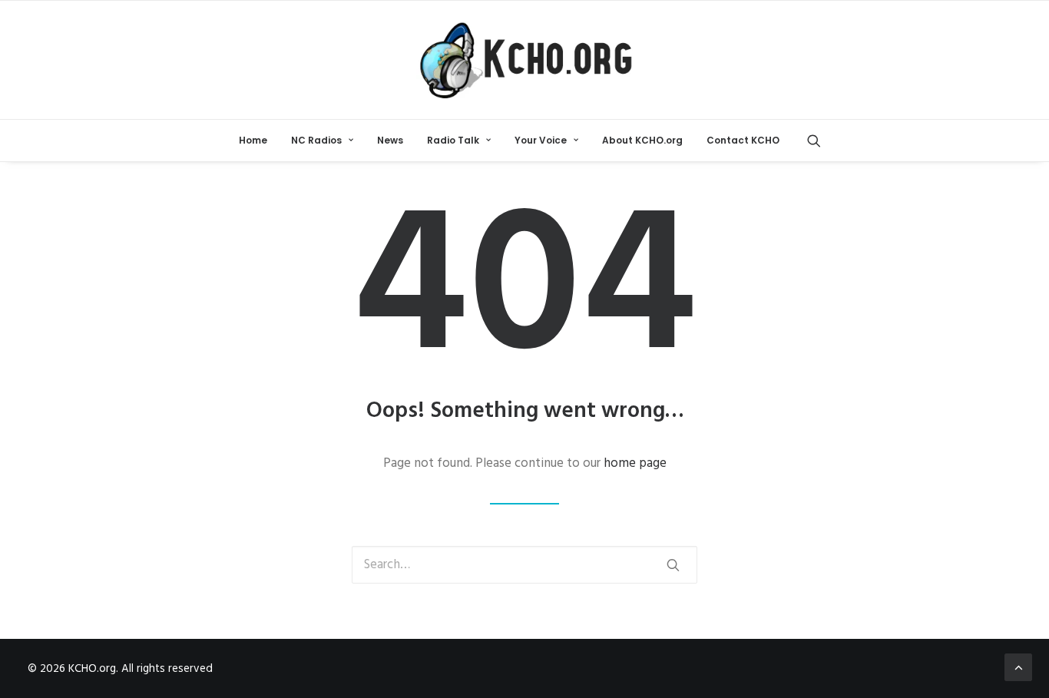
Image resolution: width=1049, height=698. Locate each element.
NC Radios (316, 140)
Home (253, 140)
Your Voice (541, 140)
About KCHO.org (642, 140)
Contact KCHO (743, 140)
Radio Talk (453, 140)
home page (635, 463)
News (390, 140)
